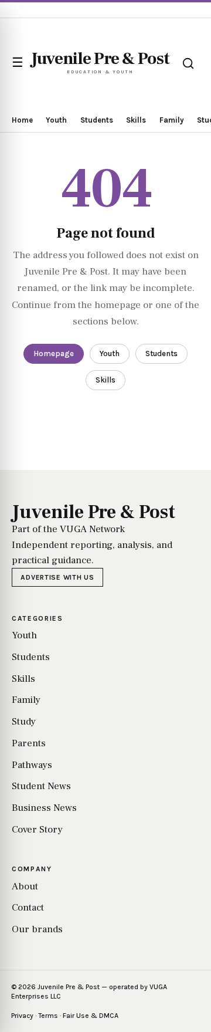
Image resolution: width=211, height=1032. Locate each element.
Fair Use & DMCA (90, 1015)
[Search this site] (188, 63)
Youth (56, 120)
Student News (41, 786)
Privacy (22, 1015)
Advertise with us (57, 577)
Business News (44, 807)
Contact (28, 907)
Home (22, 120)
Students (96, 120)
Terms (48, 1015)
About (25, 886)
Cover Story (37, 829)
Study (24, 721)
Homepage (53, 353)
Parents (29, 743)
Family (171, 120)
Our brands (37, 929)
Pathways (32, 765)
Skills (136, 120)
